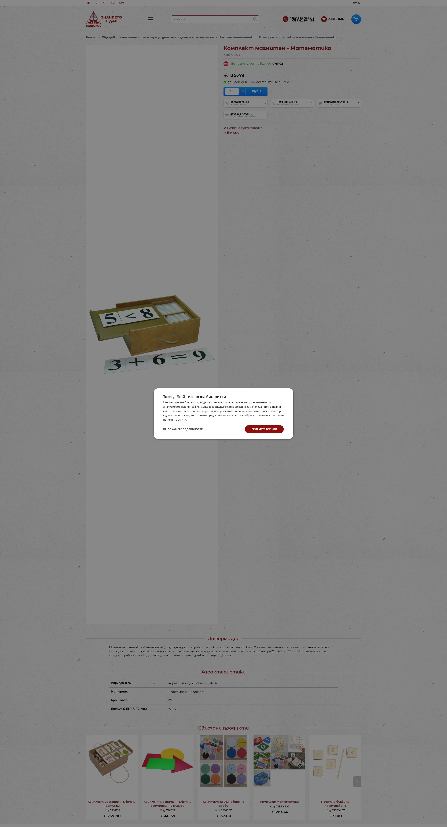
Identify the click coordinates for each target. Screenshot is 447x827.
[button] (183, 429)
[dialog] (223, 413)
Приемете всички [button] (264, 429)
